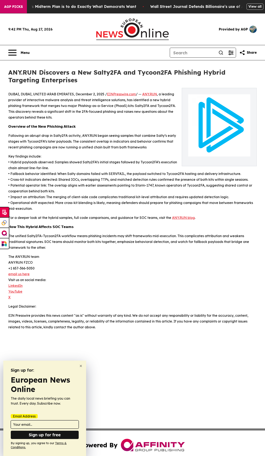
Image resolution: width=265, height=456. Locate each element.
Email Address (24, 416)
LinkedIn (15, 286)
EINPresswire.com (121, 94)
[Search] (221, 52)
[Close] (81, 366)
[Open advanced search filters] (231, 52)
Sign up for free (45, 434)
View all (254, 6)
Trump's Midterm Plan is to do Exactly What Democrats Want (77, 6)
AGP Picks (13, 7)
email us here (19, 274)
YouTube (15, 291)
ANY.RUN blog (183, 218)
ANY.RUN (149, 94)
